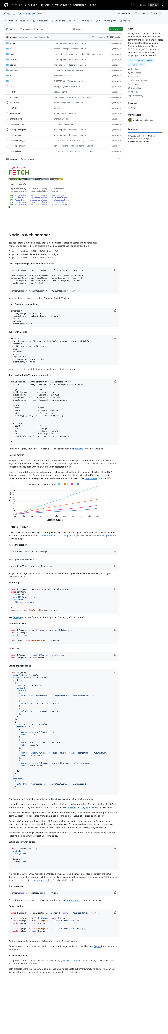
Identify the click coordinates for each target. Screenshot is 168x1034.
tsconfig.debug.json (18, 140)
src (11, 75)
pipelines (71, 807)
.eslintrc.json (15, 92)
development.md (17, 124)
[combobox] (90, 29)
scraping (133, 65)
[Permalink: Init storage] (7, 582)
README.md (15, 113)
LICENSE (13, 108)
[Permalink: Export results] (7, 906)
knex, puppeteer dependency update (34, 37)
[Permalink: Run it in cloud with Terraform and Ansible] (7, 375)
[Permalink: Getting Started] (7, 527)
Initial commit (59, 108)
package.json (15, 135)
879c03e (92, 37)
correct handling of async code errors (70, 49)
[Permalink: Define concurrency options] (7, 842)
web (142, 65)
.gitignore (14, 97)
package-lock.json (18, 129)
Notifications (125, 13)
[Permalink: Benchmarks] (7, 455)
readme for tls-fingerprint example (68, 70)
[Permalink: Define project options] (7, 666)
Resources (45, 4)
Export (97, 946)
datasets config (60, 92)
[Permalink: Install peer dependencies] (7, 559)
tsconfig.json (15, 151)
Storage (17, 617)
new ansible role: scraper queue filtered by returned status (79, 54)
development (106, 535)
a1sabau (13, 37)
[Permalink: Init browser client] (7, 623)
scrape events (73, 900)
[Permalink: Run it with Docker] (7, 332)
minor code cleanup (62, 75)
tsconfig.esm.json (17, 146)
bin (11, 49)
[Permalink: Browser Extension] (7, 955)
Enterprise (78, 4)
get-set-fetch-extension (73, 960)
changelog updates (62, 119)
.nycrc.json (14, 102)
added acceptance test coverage (68, 102)
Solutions (30, 4)
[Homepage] (6, 5)
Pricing (92, 4)
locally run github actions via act (68, 86)
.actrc (12, 86)
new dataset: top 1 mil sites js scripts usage (72, 97)
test (11, 81)
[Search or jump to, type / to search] (134, 5)
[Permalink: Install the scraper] (7, 545)
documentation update (63, 124)
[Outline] (119, 159)
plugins (84, 807)
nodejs (140, 60)
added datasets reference (65, 113)
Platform (16, 4)
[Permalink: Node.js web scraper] (7, 235)
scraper (31, 13)
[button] (115, 270)
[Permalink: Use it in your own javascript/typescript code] (7, 263)
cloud (12, 54)
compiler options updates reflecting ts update (73, 140)
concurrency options (42, 880)
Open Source (62, 4)
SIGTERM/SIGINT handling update (68, 81)
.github (13, 43)
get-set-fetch (15, 13)
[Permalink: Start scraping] (7, 886)
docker (13, 65)
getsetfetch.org (48, 535)
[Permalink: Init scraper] (7, 648)
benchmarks (91, 478)
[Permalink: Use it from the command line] (7, 304)
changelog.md (16, 119)
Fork (141, 13)
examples (14, 70)
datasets (13, 59)
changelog (67, 535)
